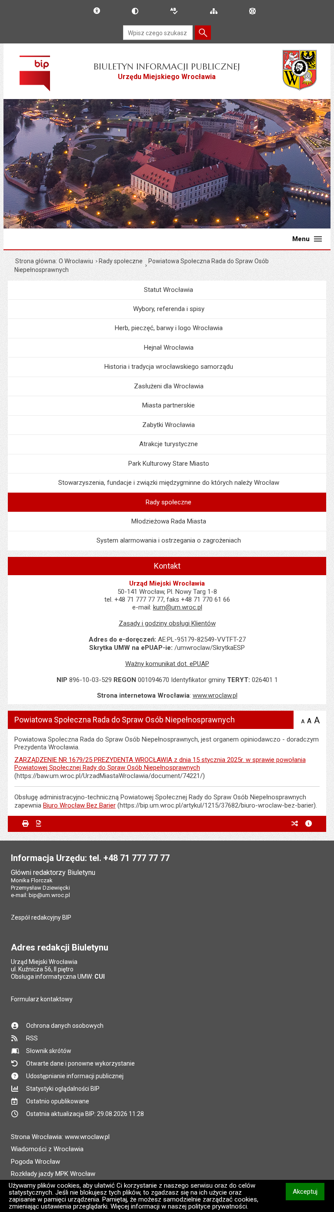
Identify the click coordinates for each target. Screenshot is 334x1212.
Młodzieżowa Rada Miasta (168, 521)
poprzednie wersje (294, 824)
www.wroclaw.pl (215, 695)
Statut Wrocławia (168, 290)
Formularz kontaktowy (42, 999)
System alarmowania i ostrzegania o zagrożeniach (169, 540)
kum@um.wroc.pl (177, 607)
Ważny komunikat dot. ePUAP (167, 664)
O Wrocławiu (76, 261)
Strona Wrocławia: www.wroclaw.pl (60, 1137)
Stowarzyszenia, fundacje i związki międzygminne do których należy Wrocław (168, 483)
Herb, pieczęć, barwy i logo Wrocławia (169, 328)
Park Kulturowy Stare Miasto (168, 463)
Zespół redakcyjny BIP (41, 917)
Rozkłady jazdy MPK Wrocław (53, 1174)
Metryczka (308, 824)
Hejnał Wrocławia (169, 347)
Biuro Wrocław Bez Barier (79, 805)
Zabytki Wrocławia (168, 425)
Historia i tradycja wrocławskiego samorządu (168, 367)
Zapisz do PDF (39, 824)
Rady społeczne (121, 261)
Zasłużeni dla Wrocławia (169, 386)
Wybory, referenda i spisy (168, 309)
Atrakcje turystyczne (168, 444)
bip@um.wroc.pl (49, 895)
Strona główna (35, 261)
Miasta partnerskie (168, 405)
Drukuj (25, 824)
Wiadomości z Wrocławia (47, 1149)
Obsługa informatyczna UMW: (58, 976)
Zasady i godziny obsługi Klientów (167, 623)
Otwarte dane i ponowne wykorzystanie (80, 1063)
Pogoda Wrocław (35, 1162)
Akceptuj (308, 1191)
